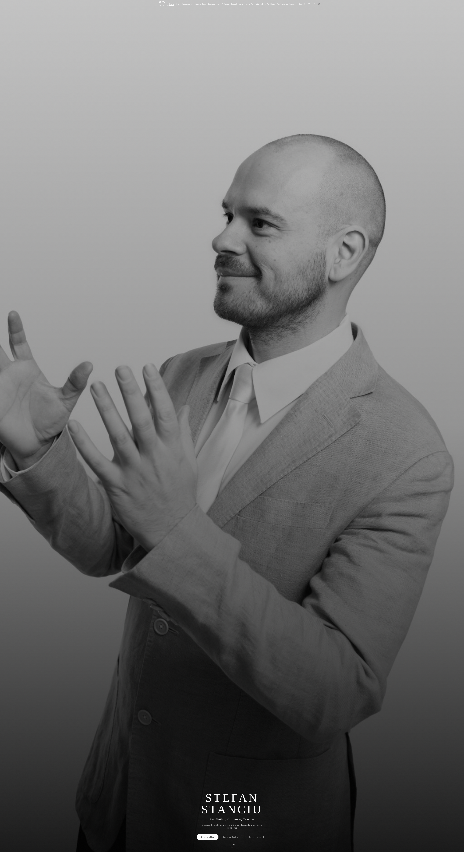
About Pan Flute (268, 4)
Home (171, 4)
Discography (186, 4)
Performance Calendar (286, 4)
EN (309, 4)
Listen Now (209, 837)
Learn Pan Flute (252, 4)
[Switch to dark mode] (319, 4)
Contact (302, 4)
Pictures (225, 4)
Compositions (214, 4)
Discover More (255, 837)
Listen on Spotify (230, 837)
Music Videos (200, 4)
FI (314, 4)
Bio (177, 4)
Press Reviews (237, 4)
